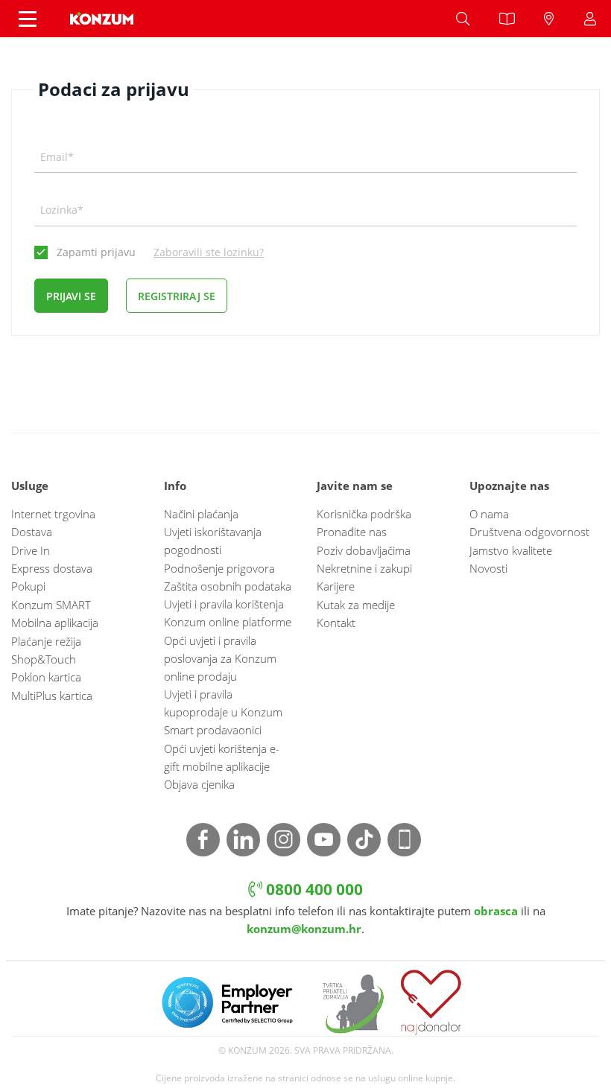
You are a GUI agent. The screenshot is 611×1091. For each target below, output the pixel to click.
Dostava (31, 531)
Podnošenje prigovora (219, 568)
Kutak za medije (356, 604)
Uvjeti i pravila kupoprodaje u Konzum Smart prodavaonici (223, 712)
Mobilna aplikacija (54, 622)
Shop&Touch (43, 659)
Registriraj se (176, 296)
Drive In (30, 550)
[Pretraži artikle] (462, 18)
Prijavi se (71, 296)
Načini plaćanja (201, 513)
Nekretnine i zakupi (364, 568)
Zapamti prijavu (96, 252)
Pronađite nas (352, 531)
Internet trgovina (53, 513)
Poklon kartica (46, 676)
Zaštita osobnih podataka (227, 586)
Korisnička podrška (364, 513)
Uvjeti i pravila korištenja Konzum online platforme (227, 613)
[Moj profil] (590, 18)
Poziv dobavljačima (364, 550)
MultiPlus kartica (51, 695)
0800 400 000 (312, 889)
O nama (489, 513)
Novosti (488, 568)
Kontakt (336, 622)
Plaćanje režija (46, 641)
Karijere (336, 586)
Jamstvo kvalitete (510, 550)
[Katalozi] (506, 18)
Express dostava (51, 568)
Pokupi (28, 586)
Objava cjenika (199, 784)
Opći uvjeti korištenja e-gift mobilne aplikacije (221, 757)
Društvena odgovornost (529, 531)
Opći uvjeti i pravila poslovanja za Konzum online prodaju (220, 658)
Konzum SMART (51, 604)
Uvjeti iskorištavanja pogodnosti (213, 540)
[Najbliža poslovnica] (549, 18)
